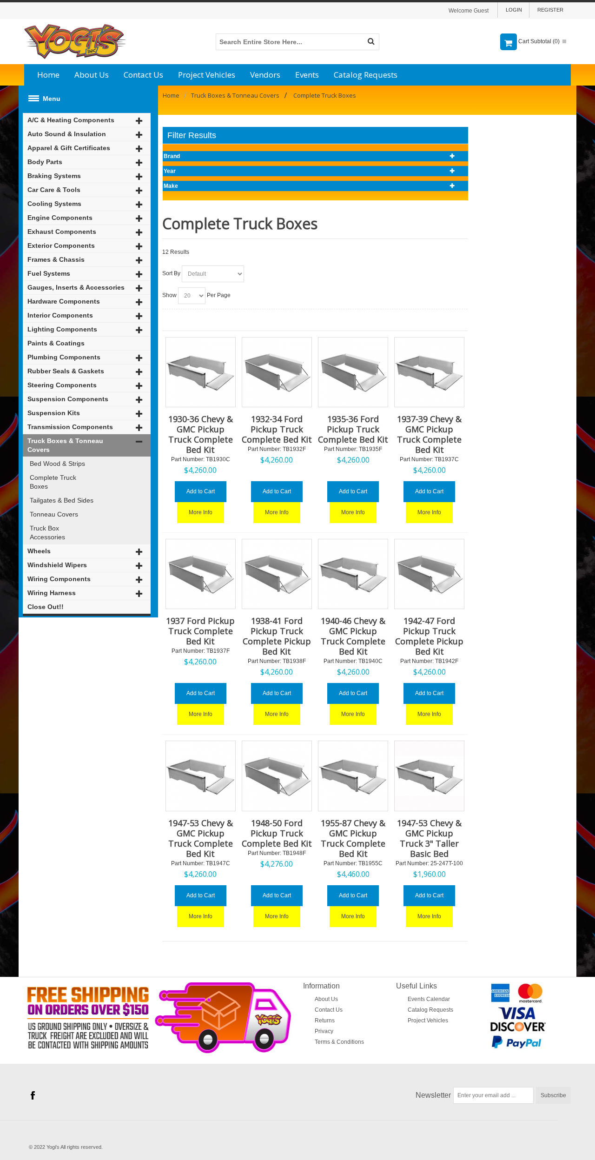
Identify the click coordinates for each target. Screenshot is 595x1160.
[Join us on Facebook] (32, 1095)
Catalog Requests (365, 74)
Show (169, 295)
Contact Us (143, 74)
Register (550, 10)
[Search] (371, 41)
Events (307, 74)
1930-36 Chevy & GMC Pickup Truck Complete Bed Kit (200, 434)
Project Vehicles (206, 74)
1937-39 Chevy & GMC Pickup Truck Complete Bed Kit (429, 434)
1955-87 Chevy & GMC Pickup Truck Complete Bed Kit (353, 838)
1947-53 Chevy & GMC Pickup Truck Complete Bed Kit (200, 838)
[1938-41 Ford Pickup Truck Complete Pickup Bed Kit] (276, 574)
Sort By (171, 273)
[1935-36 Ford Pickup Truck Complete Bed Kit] (353, 372)
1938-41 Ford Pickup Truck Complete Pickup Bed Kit (277, 636)
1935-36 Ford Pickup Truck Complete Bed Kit (353, 429)
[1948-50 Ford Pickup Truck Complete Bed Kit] (276, 775)
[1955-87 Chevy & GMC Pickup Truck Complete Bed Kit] (353, 775)
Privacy (324, 1031)
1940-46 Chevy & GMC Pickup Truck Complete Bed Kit (353, 636)
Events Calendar (429, 999)
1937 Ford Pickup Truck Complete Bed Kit (200, 631)
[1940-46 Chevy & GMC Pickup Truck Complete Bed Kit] (353, 574)
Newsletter (433, 1095)
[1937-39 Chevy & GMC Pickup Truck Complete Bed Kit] (429, 372)
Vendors (265, 74)
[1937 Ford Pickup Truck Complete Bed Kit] (200, 574)
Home (48, 74)
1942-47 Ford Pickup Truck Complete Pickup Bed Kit (429, 636)
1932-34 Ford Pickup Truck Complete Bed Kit (277, 429)
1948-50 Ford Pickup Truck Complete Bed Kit (277, 833)
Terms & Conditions (339, 1042)
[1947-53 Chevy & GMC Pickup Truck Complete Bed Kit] (200, 775)
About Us (91, 74)
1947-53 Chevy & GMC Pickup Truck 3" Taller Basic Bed (429, 838)
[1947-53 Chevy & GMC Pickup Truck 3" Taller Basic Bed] (429, 775)
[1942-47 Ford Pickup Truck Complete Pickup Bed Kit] (429, 574)
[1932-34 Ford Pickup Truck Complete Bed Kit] (276, 372)
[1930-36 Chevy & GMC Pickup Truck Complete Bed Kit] (200, 372)
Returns (325, 1020)
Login (514, 10)
